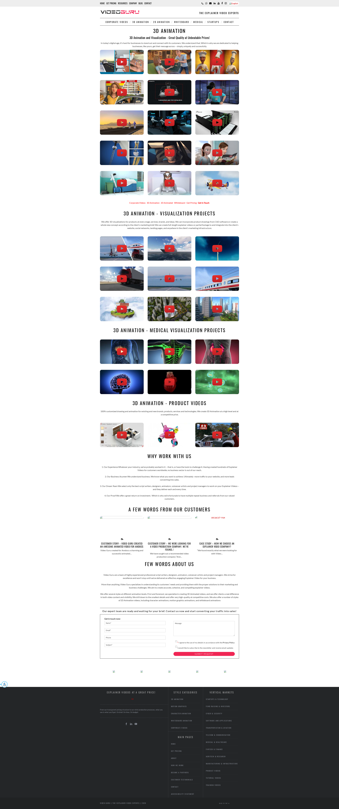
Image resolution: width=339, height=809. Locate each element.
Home (102, 3)
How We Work (177, 765)
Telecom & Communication (218, 735)
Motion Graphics (179, 706)
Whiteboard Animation (181, 721)
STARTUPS (213, 22)
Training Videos (213, 785)
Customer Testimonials (182, 780)
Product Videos (213, 771)
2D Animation (161, 22)
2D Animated (167, 202)
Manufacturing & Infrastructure (222, 763)
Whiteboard (181, 22)
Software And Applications (219, 721)
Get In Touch (203, 202)
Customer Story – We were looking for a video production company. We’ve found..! (169, 546)
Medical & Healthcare (216, 742)
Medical (198, 22)
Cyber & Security (214, 713)
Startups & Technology (217, 699)
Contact (148, 3)
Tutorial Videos (213, 778)
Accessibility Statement (182, 794)
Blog (141, 3)
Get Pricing (111, 3)
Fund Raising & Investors (218, 706)
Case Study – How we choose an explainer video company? (216, 545)
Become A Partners (180, 772)
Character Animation (181, 713)
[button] (4, 684)
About (174, 758)
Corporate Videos (117, 22)
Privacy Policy (229, 642)
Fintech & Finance (214, 749)
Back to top (223, 803)
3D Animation (140, 22)
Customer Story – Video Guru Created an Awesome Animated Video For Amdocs (121, 545)
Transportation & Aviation (218, 728)
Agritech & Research (216, 756)
